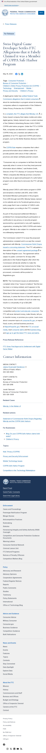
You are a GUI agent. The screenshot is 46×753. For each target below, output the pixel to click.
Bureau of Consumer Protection (14, 83)
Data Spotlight (8, 667)
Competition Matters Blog (12, 559)
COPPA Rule (10, 147)
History (5, 689)
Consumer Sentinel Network (13, 545)
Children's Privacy (26, 91)
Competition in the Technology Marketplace (19, 470)
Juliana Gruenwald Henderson (14, 367)
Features (6, 653)
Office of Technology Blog (13, 605)
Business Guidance (10, 627)
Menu (41, 12)
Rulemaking (7, 523)
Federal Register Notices (12, 581)
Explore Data (7, 671)
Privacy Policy (7, 718)
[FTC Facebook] (4, 745)
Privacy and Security (10, 91)
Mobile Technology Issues (12, 461)
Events (5, 650)
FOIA (4, 729)
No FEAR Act (7, 732)
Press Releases (11, 24)
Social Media (8, 674)
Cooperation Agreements (12, 578)
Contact (6, 710)
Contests (6, 660)
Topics (5, 657)
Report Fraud (7, 488)
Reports (6, 584)
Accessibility (7, 725)
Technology (7, 88)
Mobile (28, 88)
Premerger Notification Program (15, 512)
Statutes (6, 526)
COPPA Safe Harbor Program (13, 466)
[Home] (19, 15)
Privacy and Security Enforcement (15, 456)
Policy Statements (10, 598)
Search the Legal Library (11, 496)
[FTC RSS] (21, 749)
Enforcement (8, 505)
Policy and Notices (9, 722)
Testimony (7, 595)
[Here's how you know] (19, 3)
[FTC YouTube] (18, 749)
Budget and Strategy (10, 700)
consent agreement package (27, 250)
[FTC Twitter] (11, 749)
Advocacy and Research (12, 571)
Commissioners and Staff (12, 693)
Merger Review (8, 516)
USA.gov (6, 739)
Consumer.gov (8, 624)
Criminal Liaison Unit (11, 548)
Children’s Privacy (12, 439)
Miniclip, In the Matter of (12, 406)
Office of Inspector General (13, 703)
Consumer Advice (9, 617)
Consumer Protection (16, 81)
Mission (6, 686)
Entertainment (19, 88)
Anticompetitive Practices (12, 519)
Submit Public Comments (11, 492)
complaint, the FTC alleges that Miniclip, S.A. (22, 114)
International (8, 602)
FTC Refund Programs (11, 552)
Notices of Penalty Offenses (13, 555)
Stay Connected (9, 664)
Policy (5, 567)
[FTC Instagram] (7, 749)
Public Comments (9, 588)
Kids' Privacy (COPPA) (11, 452)
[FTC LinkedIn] (14, 749)
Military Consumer (10, 620)
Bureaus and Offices (10, 696)
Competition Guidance (11, 631)
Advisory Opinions (10, 574)
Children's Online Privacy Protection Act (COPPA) (21, 86)
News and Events (9, 643)
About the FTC (8, 682)
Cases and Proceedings (12, 509)
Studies (6, 591)
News (5, 646)
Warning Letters (9, 541)
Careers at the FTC (10, 707)
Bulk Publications (9, 634)
